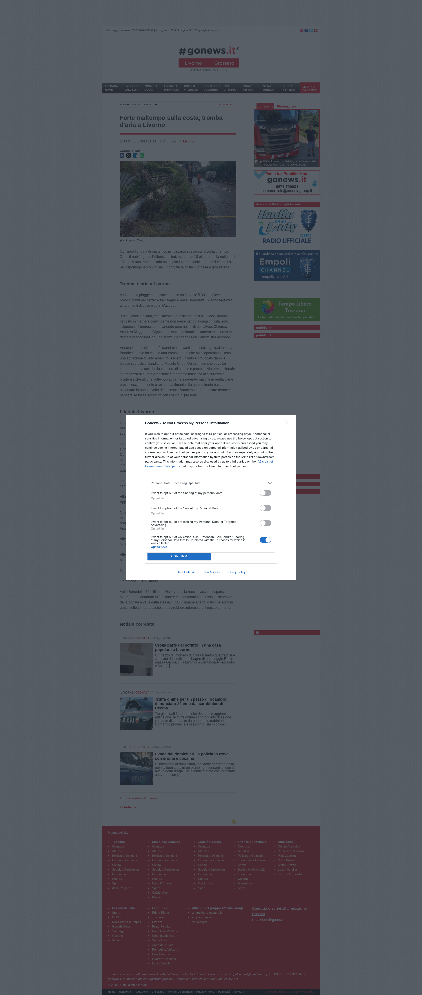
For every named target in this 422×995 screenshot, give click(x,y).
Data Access (211, 572)
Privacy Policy (236, 572)
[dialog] (211, 497)
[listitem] (211, 483)
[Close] (287, 423)
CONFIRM (179, 556)
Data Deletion (186, 572)
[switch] (265, 493)
